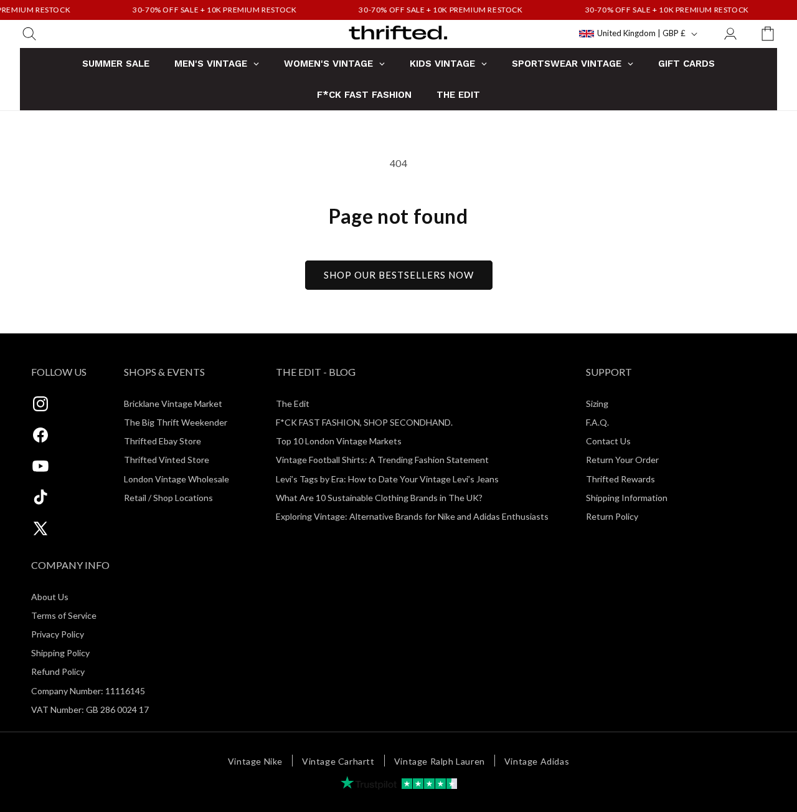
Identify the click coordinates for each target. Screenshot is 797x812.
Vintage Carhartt (338, 761)
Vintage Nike (255, 761)
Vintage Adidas (536, 761)
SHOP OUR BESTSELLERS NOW (399, 274)
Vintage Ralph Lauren (439, 761)
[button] (29, 33)
